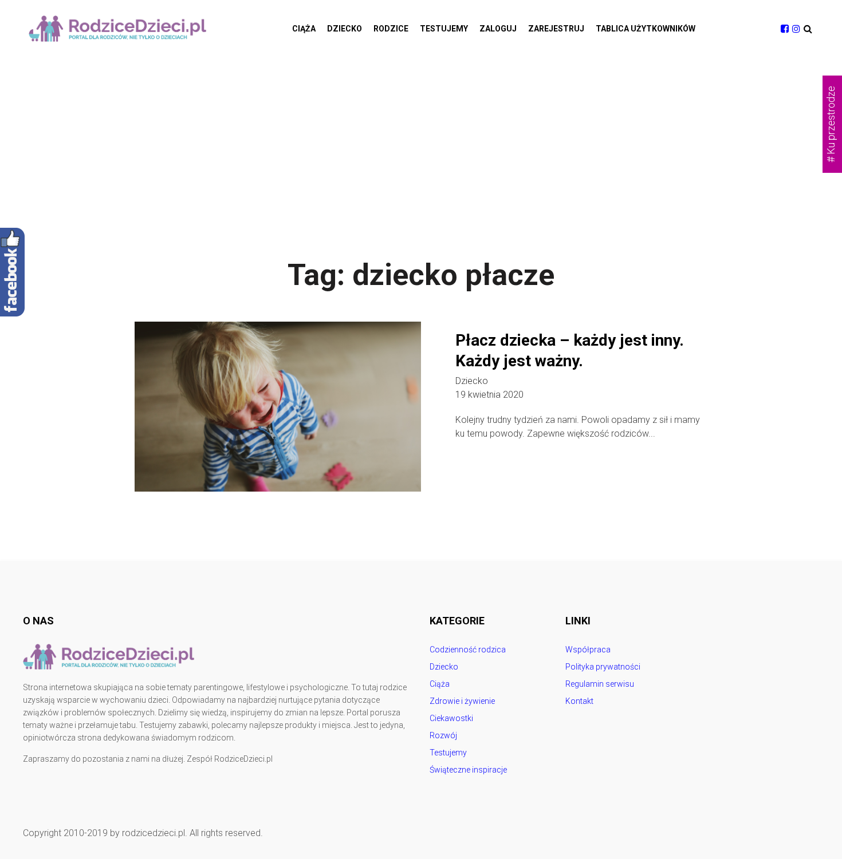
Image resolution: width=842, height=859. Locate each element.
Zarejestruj (556, 28)
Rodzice (390, 28)
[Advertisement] (421, 143)
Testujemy (444, 28)
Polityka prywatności (602, 666)
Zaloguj (498, 28)
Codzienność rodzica (468, 649)
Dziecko (344, 28)
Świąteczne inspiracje (468, 769)
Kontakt (579, 701)
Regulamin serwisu (599, 683)
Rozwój (443, 735)
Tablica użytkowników (645, 28)
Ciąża (304, 28)
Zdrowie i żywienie (462, 701)
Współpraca (588, 649)
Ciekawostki (451, 718)
